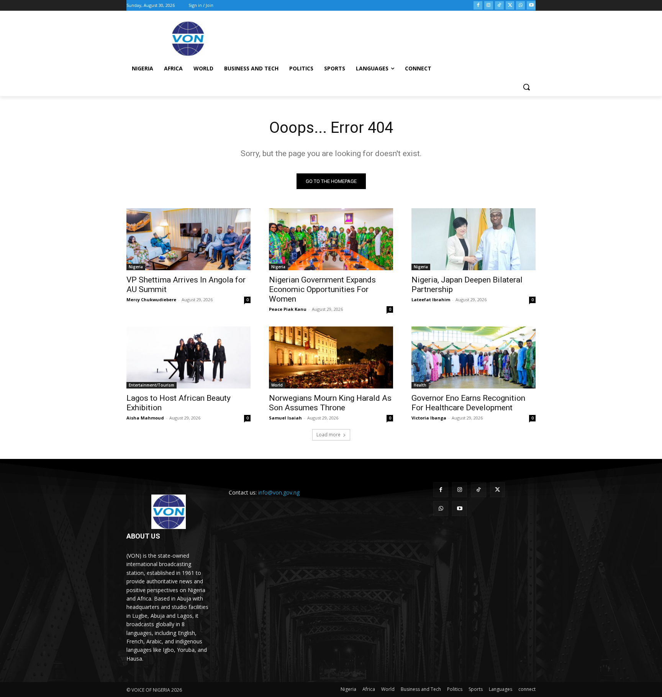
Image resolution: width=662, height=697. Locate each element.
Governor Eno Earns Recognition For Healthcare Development (468, 402)
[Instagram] (488, 5)
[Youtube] (531, 5)
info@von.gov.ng (279, 492)
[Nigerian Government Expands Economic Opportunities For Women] (331, 239)
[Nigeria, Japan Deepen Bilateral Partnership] (473, 239)
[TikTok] (499, 5)
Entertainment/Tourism (151, 385)
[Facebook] (478, 5)
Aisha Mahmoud (145, 418)
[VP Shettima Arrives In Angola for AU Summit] (188, 239)
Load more (328, 434)
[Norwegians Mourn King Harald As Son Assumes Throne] (331, 357)
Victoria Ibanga (428, 418)
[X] (510, 5)
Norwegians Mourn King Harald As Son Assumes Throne (330, 402)
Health (420, 385)
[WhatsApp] (520, 5)
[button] (526, 87)
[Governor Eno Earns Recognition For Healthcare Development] (473, 357)
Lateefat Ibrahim (430, 299)
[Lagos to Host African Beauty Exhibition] (188, 357)
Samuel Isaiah (285, 418)
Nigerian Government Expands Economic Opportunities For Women (322, 289)
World (277, 385)
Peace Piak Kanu (287, 309)
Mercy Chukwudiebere (151, 299)
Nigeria (136, 266)
